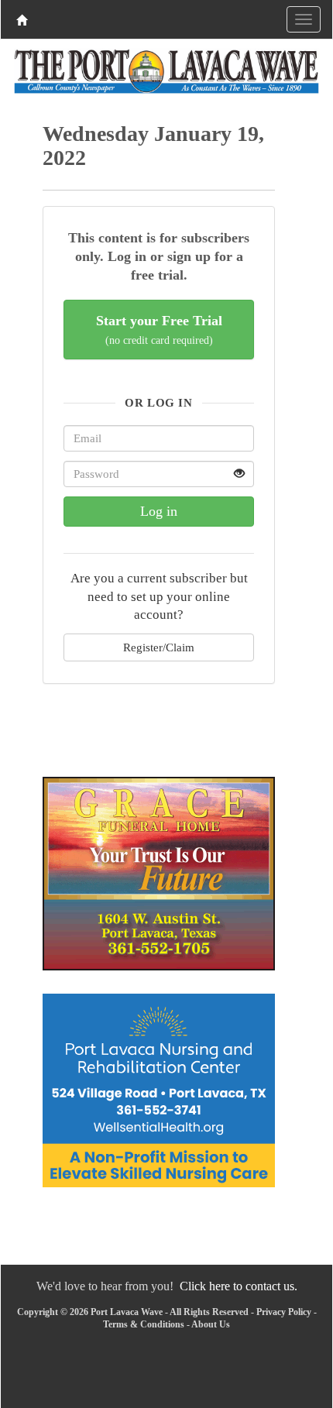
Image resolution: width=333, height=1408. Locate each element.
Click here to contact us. (238, 1286)
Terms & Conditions (143, 1324)
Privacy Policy (283, 1312)
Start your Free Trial (159, 329)
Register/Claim (158, 647)
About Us (210, 1324)
